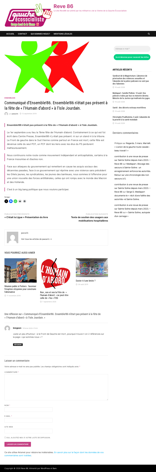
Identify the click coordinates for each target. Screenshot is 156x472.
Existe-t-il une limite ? (85, 280)
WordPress (45, 468)
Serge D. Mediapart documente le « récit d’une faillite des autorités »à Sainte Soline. (132, 195)
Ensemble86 (9, 98)
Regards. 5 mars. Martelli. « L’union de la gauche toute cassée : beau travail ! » (132, 147)
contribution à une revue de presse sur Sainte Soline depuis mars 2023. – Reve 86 (132, 160)
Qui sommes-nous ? (40, 34)
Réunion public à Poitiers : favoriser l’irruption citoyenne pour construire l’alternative (20, 289)
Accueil (10, 34)
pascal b (15, 114)
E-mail (8, 416)
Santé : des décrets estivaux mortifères (129, 107)
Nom (7, 405)
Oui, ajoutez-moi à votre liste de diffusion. (28, 438)
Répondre (18, 344)
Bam (55, 468)
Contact (22, 34)
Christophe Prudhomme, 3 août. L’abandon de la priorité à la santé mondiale (131, 118)
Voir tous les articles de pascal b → (36, 239)
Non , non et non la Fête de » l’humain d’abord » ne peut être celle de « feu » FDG (54, 295)
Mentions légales (63, 34)
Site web (8, 427)
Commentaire (11, 372)
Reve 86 (63, 6)
